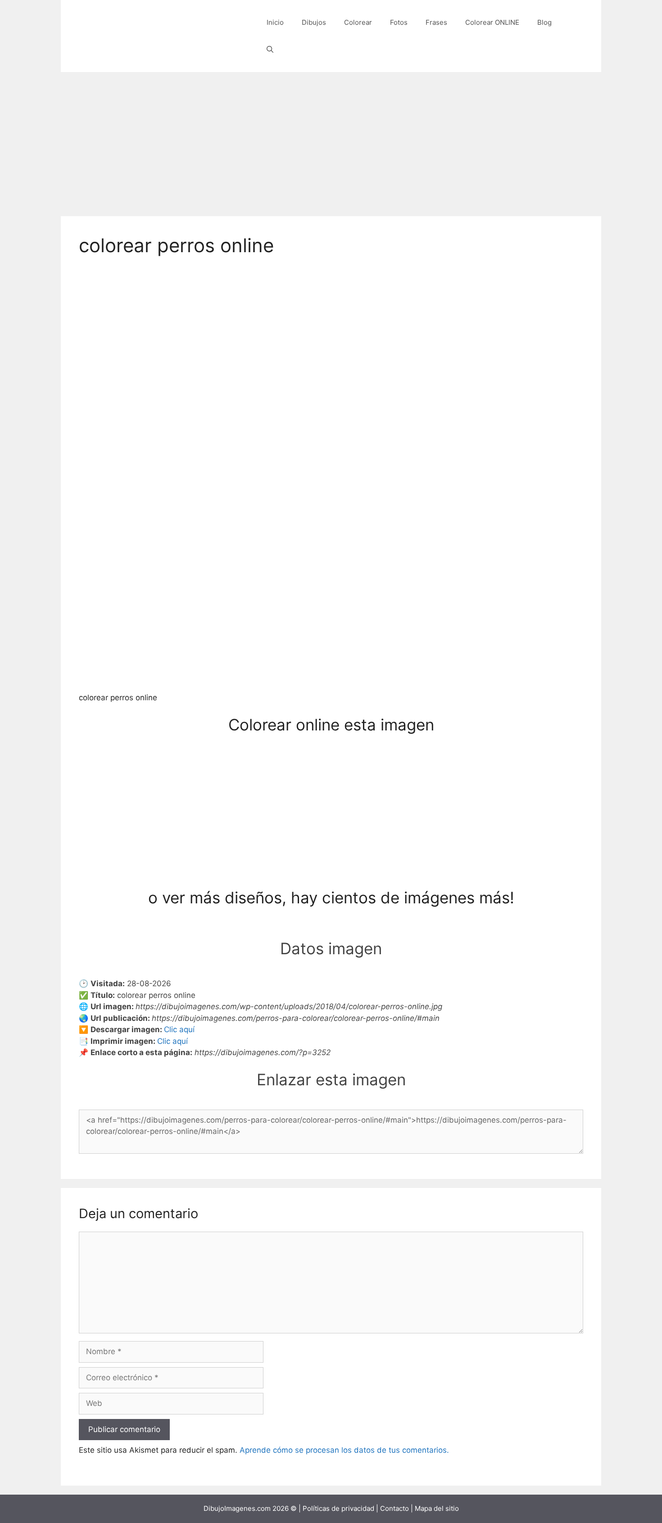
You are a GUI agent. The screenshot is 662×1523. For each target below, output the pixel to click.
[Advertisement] (331, 140)
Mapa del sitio (437, 1508)
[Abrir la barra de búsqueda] (270, 49)
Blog (544, 22)
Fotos (399, 22)
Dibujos (314, 22)
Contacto (394, 1508)
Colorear (358, 22)
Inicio (275, 22)
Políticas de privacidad (338, 1508)
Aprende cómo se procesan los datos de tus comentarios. (344, 1450)
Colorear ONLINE (492, 22)
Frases (436, 22)
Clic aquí (179, 1029)
